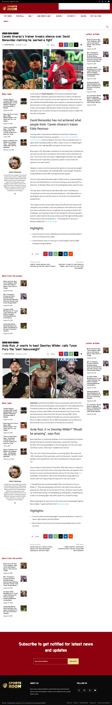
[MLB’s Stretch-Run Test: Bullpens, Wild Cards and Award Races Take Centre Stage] (24, 283)
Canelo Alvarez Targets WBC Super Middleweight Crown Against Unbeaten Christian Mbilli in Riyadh (10, 104)
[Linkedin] (65, 254)
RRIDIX (44, 703)
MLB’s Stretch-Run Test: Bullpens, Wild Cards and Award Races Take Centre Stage (10, 285)
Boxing (5, 33)
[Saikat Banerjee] (15, 162)
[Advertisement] (84, 6)
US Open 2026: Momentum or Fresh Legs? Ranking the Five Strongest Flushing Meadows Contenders (10, 314)
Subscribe (73, 661)
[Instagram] (102, 1)
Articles (15, 33)
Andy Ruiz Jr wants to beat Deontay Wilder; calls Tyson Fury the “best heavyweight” (71, 266)
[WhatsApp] (71, 45)
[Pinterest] (61, 45)
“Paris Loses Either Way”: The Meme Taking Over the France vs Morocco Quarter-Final (10, 131)
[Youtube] (108, 1)
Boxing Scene (51, 221)
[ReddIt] (70, 254)
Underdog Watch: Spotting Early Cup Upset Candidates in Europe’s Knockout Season (10, 327)
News (9, 33)
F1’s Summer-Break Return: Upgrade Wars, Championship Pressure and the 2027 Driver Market (94, 99)
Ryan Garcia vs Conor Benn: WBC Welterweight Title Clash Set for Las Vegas (10, 117)
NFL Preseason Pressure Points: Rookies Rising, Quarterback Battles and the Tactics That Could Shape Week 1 (94, 57)
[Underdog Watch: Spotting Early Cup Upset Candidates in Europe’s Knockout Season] (24, 326)
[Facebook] (99, 1)
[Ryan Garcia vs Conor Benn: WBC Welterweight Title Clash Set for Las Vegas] (24, 116)
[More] (81, 45)
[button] (107, 26)
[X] (105, 1)
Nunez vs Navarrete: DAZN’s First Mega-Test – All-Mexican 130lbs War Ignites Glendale (10, 144)
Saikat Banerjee (9, 45)
